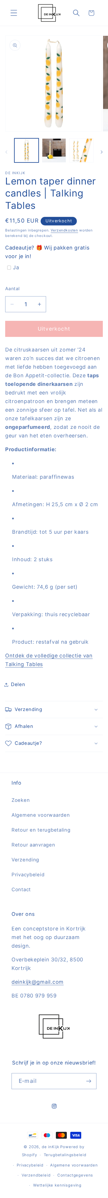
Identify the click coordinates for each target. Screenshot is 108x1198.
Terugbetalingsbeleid (65, 1154)
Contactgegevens (75, 1175)
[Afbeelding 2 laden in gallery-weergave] (54, 150)
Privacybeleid (28, 874)
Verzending (25, 860)
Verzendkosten (64, 230)
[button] (14, 13)
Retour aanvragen (33, 845)
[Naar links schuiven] (6, 152)
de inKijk (50, 1146)
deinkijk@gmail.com (38, 982)
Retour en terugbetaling (41, 830)
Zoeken (21, 800)
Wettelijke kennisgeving (57, 1185)
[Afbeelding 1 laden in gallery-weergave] (26, 150)
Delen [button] (18, 684)
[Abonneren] (88, 1081)
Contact (21, 889)
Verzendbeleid (36, 1175)
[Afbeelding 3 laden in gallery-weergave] (81, 150)
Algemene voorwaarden (41, 815)
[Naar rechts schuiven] (101, 152)
